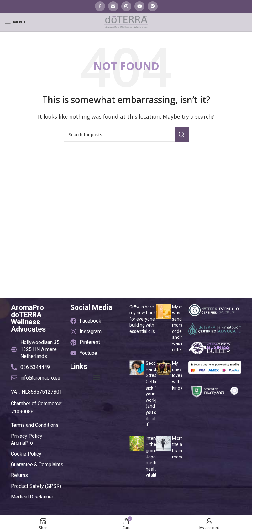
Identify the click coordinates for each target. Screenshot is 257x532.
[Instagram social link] (126, 6)
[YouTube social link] (139, 6)
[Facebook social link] (100, 6)
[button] (97, 377)
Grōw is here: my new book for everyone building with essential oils (142, 319)
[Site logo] (126, 21)
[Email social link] (113, 6)
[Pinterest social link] (153, 6)
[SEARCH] (182, 134)
